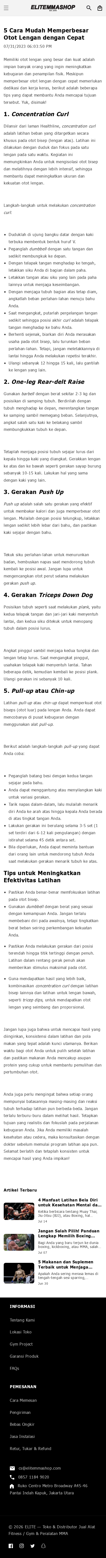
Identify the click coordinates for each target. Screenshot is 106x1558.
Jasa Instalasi (22, 1436)
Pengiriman (20, 1412)
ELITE (30, 1526)
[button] (6, 7)
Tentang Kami (22, 1320)
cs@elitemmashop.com (39, 1468)
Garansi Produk (24, 1356)
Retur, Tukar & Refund (31, 1448)
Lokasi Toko (21, 1331)
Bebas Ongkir (22, 1424)
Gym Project (21, 1344)
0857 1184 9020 (33, 1477)
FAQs (14, 1368)
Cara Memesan (23, 1400)
